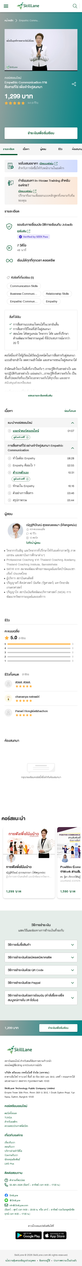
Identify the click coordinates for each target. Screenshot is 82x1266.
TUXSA (8, 1118)
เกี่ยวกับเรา (10, 1143)
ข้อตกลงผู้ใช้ (44, 1261)
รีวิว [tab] (60, 149)
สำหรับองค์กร (11, 1122)
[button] (24, 286)
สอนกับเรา (10, 1147)
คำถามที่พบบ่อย (17, 1180)
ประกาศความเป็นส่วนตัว (65, 1261)
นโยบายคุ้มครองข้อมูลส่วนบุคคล (20, 1261)
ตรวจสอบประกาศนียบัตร (16, 1126)
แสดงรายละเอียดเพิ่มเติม (40, 396)
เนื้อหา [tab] (26, 149)
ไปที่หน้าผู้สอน (33, 543)
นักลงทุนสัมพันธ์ (12, 1160)
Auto (58, 68)
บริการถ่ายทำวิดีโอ (13, 1151)
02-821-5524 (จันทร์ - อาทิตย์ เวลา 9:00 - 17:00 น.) (35, 1185)
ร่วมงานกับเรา (11, 1155)
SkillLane (14, 1196)
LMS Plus (9, 1164)
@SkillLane (15, 1201)
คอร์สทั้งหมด (11, 1113)
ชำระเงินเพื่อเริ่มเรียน (41, 133)
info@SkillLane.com (19, 1206)
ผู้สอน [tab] (43, 149)
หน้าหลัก (9, 20)
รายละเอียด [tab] (8, 149)
